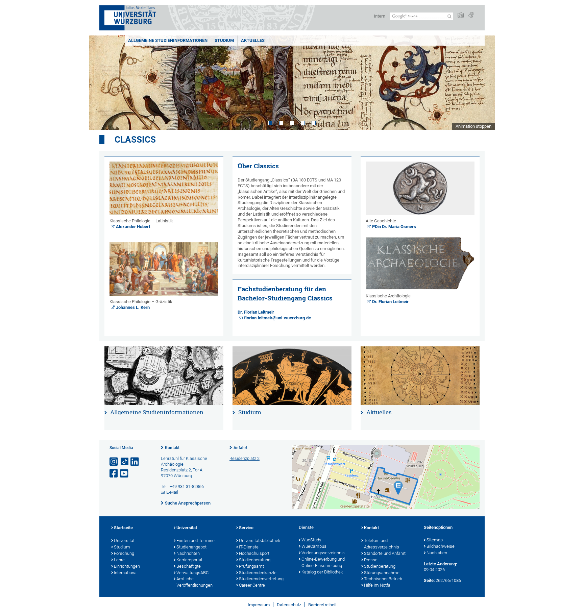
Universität (124, 540)
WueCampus (313, 546)
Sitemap (435, 539)
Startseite (123, 527)
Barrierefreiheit (322, 604)
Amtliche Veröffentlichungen (194, 582)
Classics (135, 139)
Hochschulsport (254, 553)
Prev (101, 83)
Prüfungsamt (251, 566)
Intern (379, 16)
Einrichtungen (127, 566)
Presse (371, 559)
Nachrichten (188, 553)
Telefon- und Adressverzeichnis (381, 543)
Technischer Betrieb (383, 578)
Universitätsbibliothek (259, 540)
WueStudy (311, 539)
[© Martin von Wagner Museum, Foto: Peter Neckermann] (420, 375)
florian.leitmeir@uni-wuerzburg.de (277, 317)
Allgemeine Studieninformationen (168, 40)
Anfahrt (240, 447)
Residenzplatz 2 (244, 458)
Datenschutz (289, 604)
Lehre (119, 559)
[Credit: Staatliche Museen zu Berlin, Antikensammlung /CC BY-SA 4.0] (292, 375)
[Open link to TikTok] (124, 462)
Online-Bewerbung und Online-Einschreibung (323, 562)
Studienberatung (254, 559)
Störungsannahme (381, 572)
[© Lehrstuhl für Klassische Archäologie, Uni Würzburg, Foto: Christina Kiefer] (420, 263)
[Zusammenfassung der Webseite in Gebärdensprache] (470, 15)
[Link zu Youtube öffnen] (124, 474)
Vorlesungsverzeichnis (323, 552)
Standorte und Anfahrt (385, 553)
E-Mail (172, 492)
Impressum (259, 604)
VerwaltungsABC (192, 572)
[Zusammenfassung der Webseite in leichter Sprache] (461, 15)
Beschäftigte (188, 566)
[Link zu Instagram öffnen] (114, 462)
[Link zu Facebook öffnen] (114, 474)
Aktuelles (253, 40)
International (126, 572)
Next (482, 83)
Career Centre (252, 585)
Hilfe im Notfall (378, 585)
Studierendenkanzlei (258, 572)
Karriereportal (189, 559)
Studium (224, 40)
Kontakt (172, 447)
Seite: (429, 580)
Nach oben (437, 552)
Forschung (124, 553)
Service (246, 527)
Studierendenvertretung (261, 578)
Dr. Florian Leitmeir (256, 312)
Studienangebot (191, 546)
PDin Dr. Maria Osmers (394, 226)
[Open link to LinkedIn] (135, 462)
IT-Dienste (249, 546)
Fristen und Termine (195, 540)
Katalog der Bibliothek (322, 571)
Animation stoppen (473, 126)
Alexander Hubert (133, 226)
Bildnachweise (441, 546)
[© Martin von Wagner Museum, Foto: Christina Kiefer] (420, 188)
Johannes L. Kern (133, 307)
